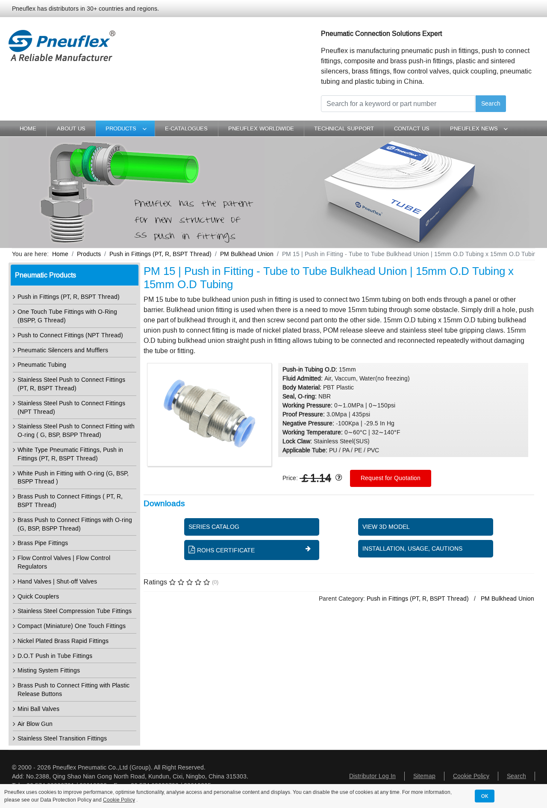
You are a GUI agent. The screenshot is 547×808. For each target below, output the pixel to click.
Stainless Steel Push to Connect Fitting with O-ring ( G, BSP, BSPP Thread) (76, 430)
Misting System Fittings (49, 670)
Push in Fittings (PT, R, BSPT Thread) (69, 297)
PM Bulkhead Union (507, 599)
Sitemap (424, 776)
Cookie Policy (471, 776)
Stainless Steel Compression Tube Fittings (75, 611)
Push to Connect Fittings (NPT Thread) (70, 335)
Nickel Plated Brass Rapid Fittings (63, 641)
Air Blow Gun (35, 724)
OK (484, 796)
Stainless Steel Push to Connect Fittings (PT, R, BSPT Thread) (71, 384)
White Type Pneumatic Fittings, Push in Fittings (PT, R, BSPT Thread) (70, 454)
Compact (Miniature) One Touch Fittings (72, 626)
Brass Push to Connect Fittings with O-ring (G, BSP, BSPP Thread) (75, 524)
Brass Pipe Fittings (43, 543)
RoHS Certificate (226, 550)
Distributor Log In (372, 776)
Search (490, 104)
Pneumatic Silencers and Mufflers (63, 350)
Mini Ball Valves (38, 709)
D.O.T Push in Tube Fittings (55, 656)
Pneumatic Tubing (42, 365)
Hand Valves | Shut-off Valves (57, 582)
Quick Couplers (38, 597)
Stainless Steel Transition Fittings (62, 738)
